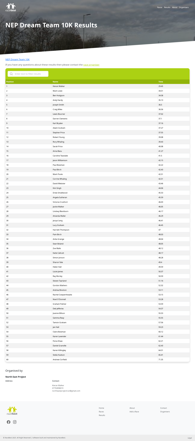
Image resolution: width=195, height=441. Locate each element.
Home (101, 408)
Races (159, 7)
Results (167, 7)
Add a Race (134, 411)
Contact (163, 408)
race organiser (91, 64)
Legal (190, 438)
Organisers (184, 7)
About (174, 7)
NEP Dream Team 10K (17, 59)
